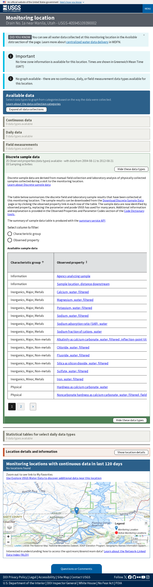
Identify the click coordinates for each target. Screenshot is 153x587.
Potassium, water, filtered (74, 308)
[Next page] (33, 406)
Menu (148, 8)
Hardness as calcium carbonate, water (82, 387)
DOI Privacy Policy (15, 577)
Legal (32, 577)
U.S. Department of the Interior (24, 583)
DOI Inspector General (62, 583)
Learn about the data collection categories (33, 103)
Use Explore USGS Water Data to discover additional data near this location (54, 478)
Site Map (63, 577)
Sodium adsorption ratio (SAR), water (82, 324)
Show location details (131, 452)
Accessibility (46, 577)
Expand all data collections (26, 109)
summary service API (92, 220)
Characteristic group (27, 234)
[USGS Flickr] (139, 578)
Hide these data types (131, 169)
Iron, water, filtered (70, 379)
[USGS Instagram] (148, 578)
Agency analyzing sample (73, 276)
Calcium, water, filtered (73, 292)
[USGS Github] (134, 578)
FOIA (118, 583)
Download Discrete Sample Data (123, 200)
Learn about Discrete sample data (29, 185)
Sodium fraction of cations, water (79, 332)
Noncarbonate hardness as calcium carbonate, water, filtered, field (102, 395)
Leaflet (17, 545)
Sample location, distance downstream (83, 284)
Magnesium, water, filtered (75, 300)
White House (87, 583)
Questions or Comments (76, 569)
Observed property (26, 240)
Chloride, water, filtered (73, 347)
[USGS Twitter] (125, 578)
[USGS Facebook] (130, 578)
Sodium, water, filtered (73, 316)
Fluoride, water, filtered (73, 355)
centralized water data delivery (87, 42)
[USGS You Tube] (143, 578)
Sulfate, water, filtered (72, 371)
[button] (76, 511)
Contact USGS (80, 577)
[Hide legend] (146, 523)
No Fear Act (105, 583)
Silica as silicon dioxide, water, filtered (82, 363)
